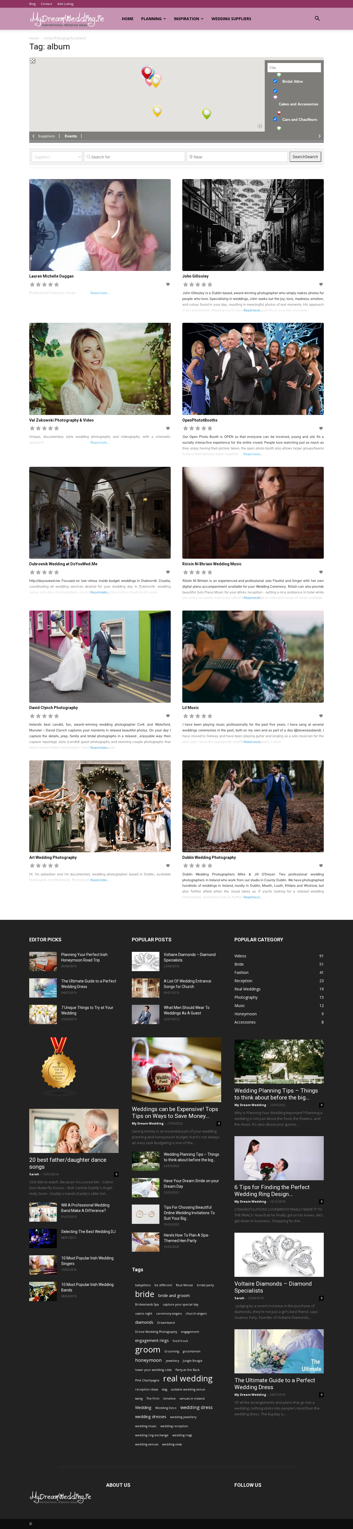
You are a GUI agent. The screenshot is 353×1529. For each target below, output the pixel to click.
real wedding (188, 1378)
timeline (169, 1398)
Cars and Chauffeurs (299, 120)
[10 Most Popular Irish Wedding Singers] (43, 1265)
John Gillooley (195, 276)
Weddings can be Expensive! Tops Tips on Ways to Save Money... (175, 1112)
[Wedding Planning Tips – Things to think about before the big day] (145, 1161)
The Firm (152, 1398)
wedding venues (146, 1444)
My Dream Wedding (148, 1123)
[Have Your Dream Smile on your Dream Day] (145, 1187)
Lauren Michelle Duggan (51, 276)
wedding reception (174, 1426)
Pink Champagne (147, 1380)
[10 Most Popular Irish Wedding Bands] (43, 1291)
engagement (190, 1332)
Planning (151, 18)
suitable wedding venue (188, 1389)
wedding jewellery (183, 1417)
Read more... (253, 310)
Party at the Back (187, 1370)
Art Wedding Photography (53, 857)
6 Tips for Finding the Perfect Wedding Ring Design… (272, 1190)
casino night (143, 1313)
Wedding (143, 1407)
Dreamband (166, 1323)
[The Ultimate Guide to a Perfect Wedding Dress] (43, 988)
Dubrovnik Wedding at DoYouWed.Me (63, 564)
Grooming (171, 1351)
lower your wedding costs (153, 1370)
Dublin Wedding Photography (209, 857)
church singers (196, 1313)
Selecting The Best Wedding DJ (88, 1231)
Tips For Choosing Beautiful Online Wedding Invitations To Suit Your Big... (189, 1213)
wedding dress (196, 1407)
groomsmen (191, 1351)
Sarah (34, 1174)
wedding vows (172, 1444)
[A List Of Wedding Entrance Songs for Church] (145, 988)
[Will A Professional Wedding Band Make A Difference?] (43, 1212)
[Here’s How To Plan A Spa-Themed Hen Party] (145, 1242)
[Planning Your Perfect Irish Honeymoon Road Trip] (43, 961)
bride (144, 1294)
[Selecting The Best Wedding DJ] (43, 1238)
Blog (32, 4)
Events (71, 136)
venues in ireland (192, 1398)
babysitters (143, 1285)
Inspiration (186, 18)
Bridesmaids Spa (147, 1304)
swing (139, 1398)
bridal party (205, 1285)
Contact (46, 4)
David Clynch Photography (53, 707)
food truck (180, 1341)
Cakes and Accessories (298, 104)
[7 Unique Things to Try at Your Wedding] (43, 1014)
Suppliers (46, 136)
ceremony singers (169, 1313)
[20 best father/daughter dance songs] (74, 1131)
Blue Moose (184, 1285)
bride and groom (174, 1295)
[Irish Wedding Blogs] (59, 1095)
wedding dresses (150, 1416)
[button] (317, 19)
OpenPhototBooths (200, 420)
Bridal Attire (292, 81)
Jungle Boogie (192, 1361)
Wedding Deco (165, 1408)
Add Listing (65, 4)
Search (305, 156)
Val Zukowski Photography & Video (61, 420)
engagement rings (152, 1340)
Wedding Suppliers (231, 18)
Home (127, 18)
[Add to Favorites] (168, 284)
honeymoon (148, 1360)
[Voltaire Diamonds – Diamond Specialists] (145, 961)
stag (164, 1389)
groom (148, 1349)
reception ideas (146, 1389)
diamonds (144, 1322)
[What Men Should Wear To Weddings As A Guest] (145, 1014)
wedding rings (182, 1435)
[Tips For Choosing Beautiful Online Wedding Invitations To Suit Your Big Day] (145, 1214)
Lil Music (190, 707)
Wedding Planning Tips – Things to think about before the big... (276, 1094)
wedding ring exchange (152, 1435)
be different (163, 1285)
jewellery (172, 1361)
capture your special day (180, 1304)
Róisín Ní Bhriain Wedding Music (212, 564)
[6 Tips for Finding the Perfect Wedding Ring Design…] (279, 1158)
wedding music (146, 1426)
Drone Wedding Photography (156, 1332)
